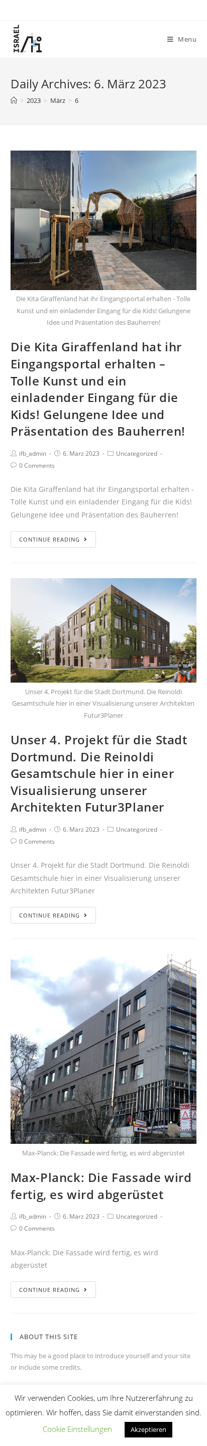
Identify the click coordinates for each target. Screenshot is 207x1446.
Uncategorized (136, 453)
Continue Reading (49, 539)
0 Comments (37, 465)
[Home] (14, 100)
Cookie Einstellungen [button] (77, 1429)
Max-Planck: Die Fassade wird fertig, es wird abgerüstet (101, 1186)
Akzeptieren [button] (148, 1429)
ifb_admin (32, 453)
